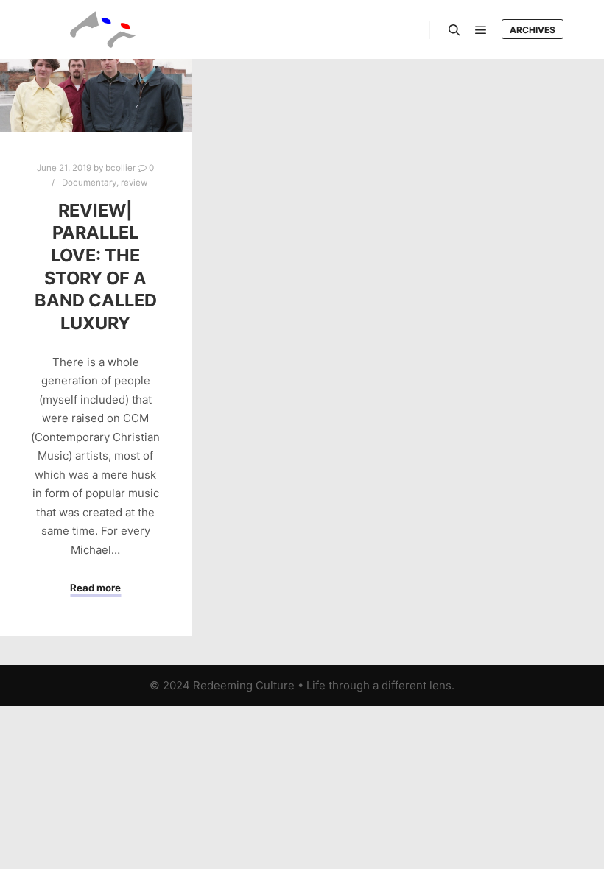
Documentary (89, 182)
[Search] (454, 30)
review (134, 182)
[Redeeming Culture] (103, 29)
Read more (95, 588)
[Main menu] (481, 30)
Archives (532, 29)
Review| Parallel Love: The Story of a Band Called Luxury (96, 267)
